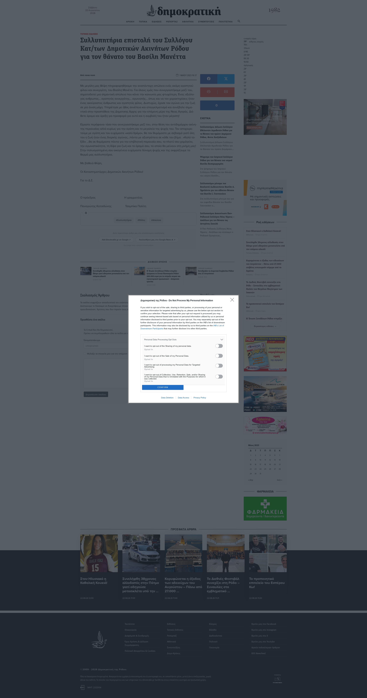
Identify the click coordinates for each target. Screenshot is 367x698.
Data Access (183, 397)
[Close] (233, 300)
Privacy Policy (200, 397)
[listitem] (183, 339)
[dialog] (183, 349)
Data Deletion (167, 397)
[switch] (219, 346)
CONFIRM (163, 387)
